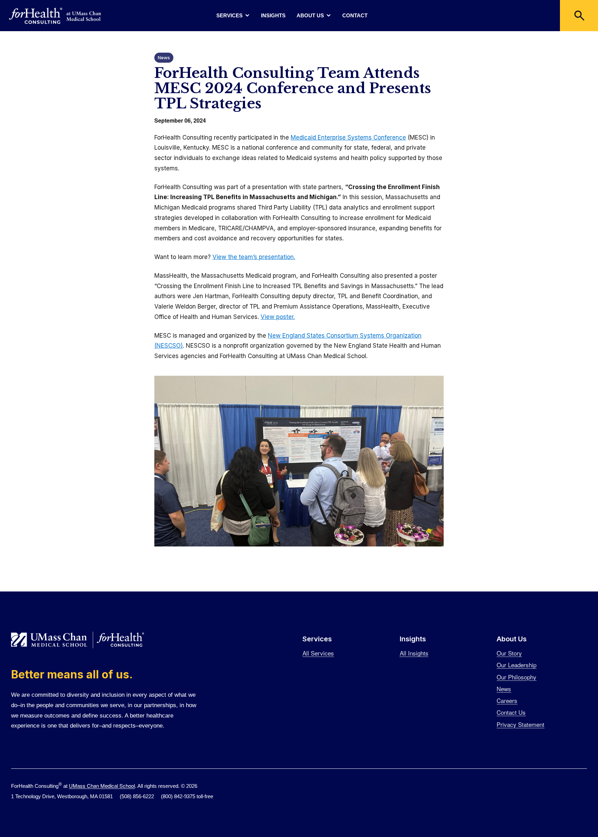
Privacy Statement (520, 724)
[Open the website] (55, 15)
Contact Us (511, 712)
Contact (355, 15)
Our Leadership (516, 664)
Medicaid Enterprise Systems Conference (348, 137)
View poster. (278, 316)
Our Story (509, 653)
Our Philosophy (516, 677)
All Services (318, 653)
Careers (507, 700)
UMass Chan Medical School (102, 785)
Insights (273, 15)
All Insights (414, 653)
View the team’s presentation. (253, 256)
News (164, 57)
